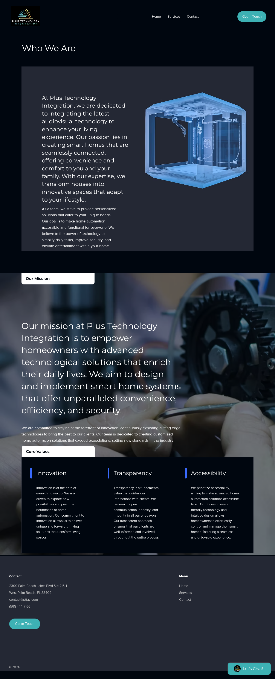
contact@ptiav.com (23, 599)
